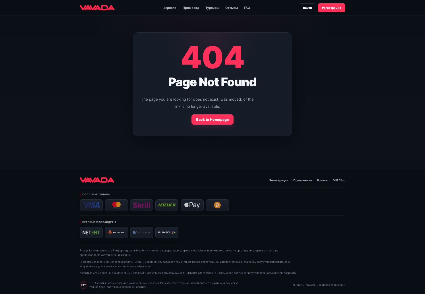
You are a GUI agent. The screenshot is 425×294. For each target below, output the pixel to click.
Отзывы (231, 8)
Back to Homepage (212, 119)
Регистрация (331, 8)
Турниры (212, 8)
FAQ (247, 8)
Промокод (191, 8)
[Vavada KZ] (97, 7)
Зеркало (169, 8)
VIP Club (339, 180)
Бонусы (322, 180)
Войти (307, 8)
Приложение (302, 180)
